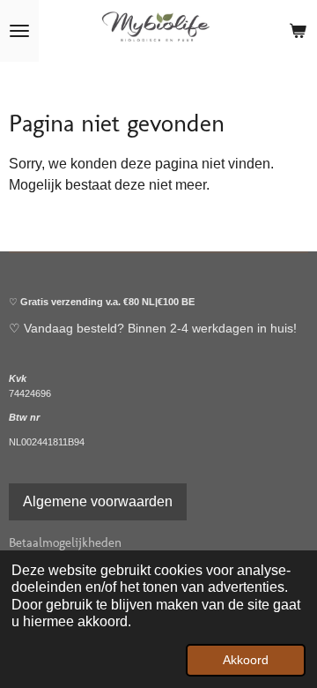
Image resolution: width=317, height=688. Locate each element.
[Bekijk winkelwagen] (297, 31)
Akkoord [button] (246, 660)
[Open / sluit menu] (19, 31)
